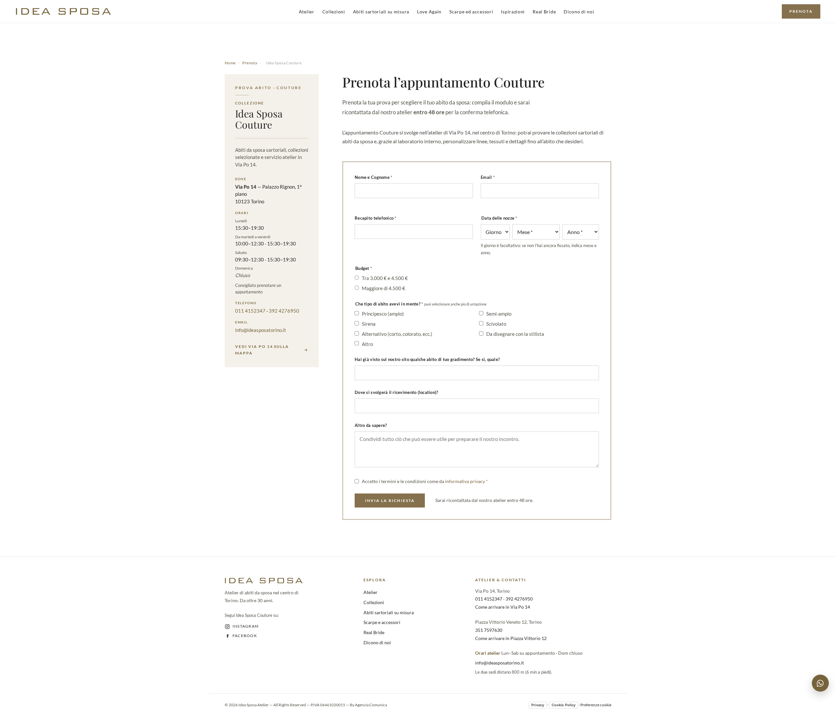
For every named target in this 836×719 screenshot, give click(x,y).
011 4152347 (250, 311)
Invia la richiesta (390, 500)
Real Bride (544, 11)
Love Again (429, 11)
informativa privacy (465, 481)
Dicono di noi (579, 11)
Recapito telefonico (375, 218)
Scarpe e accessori (381, 622)
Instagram (246, 626)
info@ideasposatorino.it (260, 330)
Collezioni (333, 11)
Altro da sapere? (371, 425)
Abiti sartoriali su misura (381, 11)
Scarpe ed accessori (471, 11)
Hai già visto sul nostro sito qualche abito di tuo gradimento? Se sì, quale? (427, 359)
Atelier (306, 11)
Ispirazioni (513, 11)
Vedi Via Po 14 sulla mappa (262, 349)
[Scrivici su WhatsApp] (820, 683)
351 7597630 (488, 630)
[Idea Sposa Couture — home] (63, 11)
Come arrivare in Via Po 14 (502, 607)
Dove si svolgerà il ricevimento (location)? (396, 392)
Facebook (245, 635)
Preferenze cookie (595, 704)
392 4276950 (284, 311)
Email (488, 177)
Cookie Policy (563, 705)
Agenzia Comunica (371, 704)
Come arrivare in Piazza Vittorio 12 (511, 638)
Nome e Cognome (373, 177)
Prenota (801, 11)
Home (230, 62)
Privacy (537, 705)
